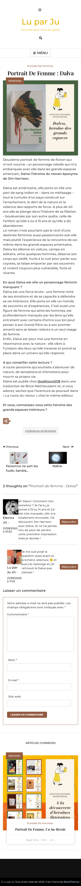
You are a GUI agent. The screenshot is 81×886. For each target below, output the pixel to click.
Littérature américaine (40, 431)
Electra (8, 518)
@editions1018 (49, 381)
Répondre (69, 522)
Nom (12, 660)
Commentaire (18, 614)
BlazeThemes (71, 881)
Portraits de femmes (40, 65)
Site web (14, 696)
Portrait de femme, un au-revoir (40, 829)
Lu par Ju (41, 22)
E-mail (13, 680)
